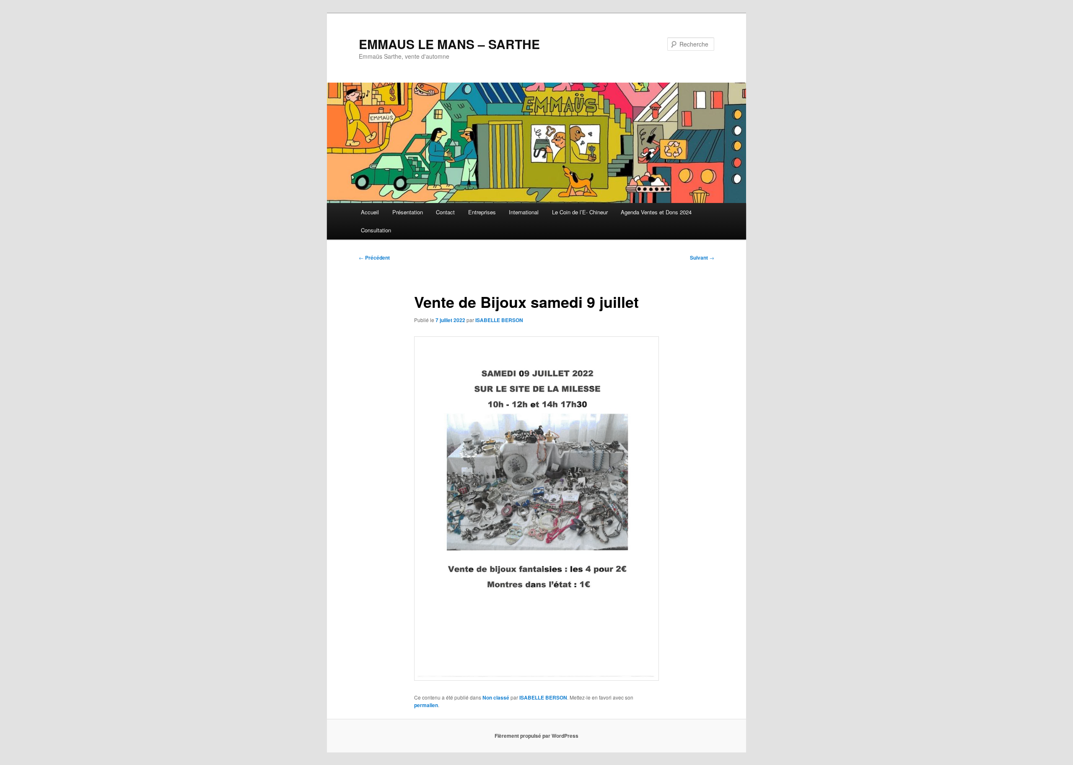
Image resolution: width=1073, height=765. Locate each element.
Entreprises (482, 212)
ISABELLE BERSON (499, 320)
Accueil (370, 212)
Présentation (407, 212)
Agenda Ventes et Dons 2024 (656, 212)
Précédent (374, 257)
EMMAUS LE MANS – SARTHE (449, 44)
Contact (445, 212)
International (524, 212)
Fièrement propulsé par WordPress (536, 735)
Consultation (376, 230)
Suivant (702, 257)
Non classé (495, 697)
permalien (426, 705)
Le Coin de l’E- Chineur (580, 212)
